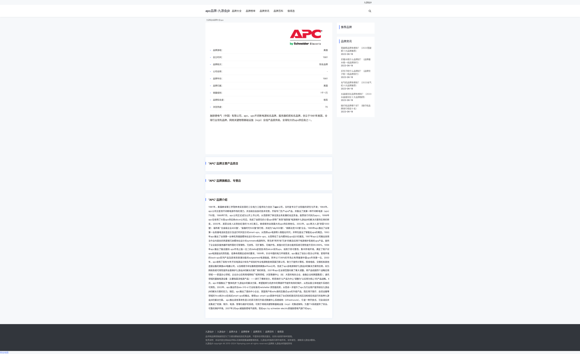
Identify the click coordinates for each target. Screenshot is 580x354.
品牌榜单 (250, 10)
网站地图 (4, 352)
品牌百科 (278, 10)
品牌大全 (237, 10)
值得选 (291, 10)
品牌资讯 (264, 10)
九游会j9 (368, 2)
